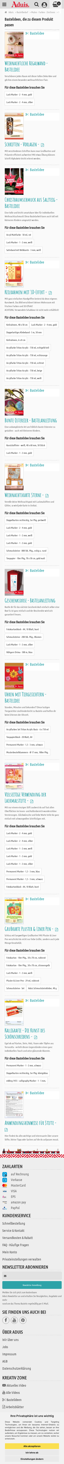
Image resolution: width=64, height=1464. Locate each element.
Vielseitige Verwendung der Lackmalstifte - (25, 797)
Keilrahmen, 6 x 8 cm (15, 339)
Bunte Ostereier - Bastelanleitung (31, 420)
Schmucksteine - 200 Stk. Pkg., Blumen (23, 636)
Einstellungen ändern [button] (32, 1459)
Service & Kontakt (13, 1230)
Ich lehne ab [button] (32, 1452)
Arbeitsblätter (15, 1407)
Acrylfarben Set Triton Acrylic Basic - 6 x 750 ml (27, 729)
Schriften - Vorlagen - (22, 144)
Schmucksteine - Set (15, 988)
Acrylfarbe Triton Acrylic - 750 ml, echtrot (25, 362)
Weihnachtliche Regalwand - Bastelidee (26, 66)
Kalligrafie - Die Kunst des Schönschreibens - (25, 1033)
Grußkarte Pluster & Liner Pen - (29, 928)
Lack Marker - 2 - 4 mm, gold (19, 94)
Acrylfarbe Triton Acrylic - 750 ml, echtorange (27, 355)
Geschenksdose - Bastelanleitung (30, 600)
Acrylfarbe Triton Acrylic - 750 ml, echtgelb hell (27, 347)
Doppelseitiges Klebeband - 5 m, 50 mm (24, 332)
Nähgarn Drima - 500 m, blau (19, 652)
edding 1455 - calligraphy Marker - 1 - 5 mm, (26, 1080)
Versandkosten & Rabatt (17, 1238)
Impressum (9, 1354)
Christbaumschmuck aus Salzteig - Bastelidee (31, 202)
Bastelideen (14, 1400)
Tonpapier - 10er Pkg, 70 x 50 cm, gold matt (25, 558)
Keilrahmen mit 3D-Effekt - (26, 292)
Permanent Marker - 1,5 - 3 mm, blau (23, 871)
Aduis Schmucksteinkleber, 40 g (42, 988)
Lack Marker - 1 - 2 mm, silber (19, 644)
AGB (4, 1361)
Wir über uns (10, 1340)
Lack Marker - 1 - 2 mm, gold (19, 452)
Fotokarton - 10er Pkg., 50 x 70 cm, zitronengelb (28, 965)
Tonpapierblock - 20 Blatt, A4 (19, 736)
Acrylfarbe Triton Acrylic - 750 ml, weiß (23, 378)
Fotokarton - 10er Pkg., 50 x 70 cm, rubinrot (26, 957)
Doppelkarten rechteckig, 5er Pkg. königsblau (27, 1072)
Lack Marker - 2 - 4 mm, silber (19, 102)
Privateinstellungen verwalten (21, 1259)
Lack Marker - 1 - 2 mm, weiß (19, 242)
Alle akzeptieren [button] (32, 1446)
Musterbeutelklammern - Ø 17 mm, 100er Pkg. (27, 752)
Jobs (5, 1347)
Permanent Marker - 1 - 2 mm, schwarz (23, 1065)
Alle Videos (13, 1392)
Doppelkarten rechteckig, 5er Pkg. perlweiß (26, 520)
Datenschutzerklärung (16, 1368)
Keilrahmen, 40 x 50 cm (16, 324)
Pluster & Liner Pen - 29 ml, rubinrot (22, 980)
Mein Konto (9, 1252)
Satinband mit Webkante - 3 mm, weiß (23, 249)
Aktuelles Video (16, 1385)
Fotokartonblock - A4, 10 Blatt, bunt (22, 629)
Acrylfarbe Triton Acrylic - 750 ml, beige (24, 370)
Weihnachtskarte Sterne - (25, 494)
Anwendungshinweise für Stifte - (31, 1122)
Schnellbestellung (13, 1223)
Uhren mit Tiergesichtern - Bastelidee (25, 697)
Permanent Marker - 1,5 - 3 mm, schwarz (24, 744)
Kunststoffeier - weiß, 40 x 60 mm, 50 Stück (25, 445)
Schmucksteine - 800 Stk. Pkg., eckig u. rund (26, 550)
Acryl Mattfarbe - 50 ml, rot (18, 234)
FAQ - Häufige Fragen (15, 1245)
